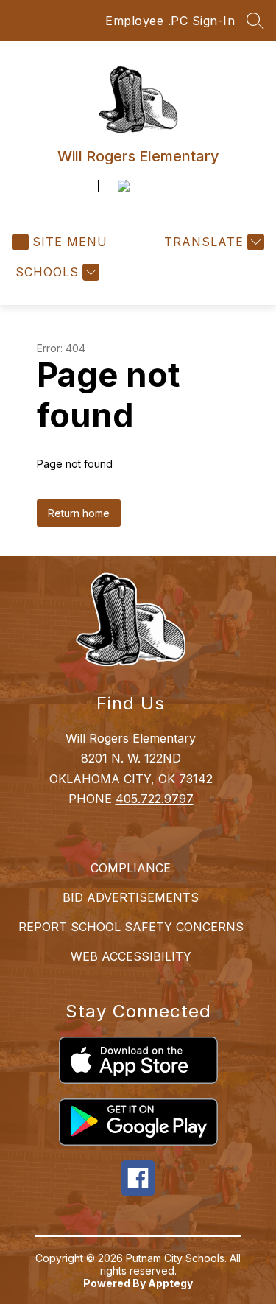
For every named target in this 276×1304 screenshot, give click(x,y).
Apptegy (170, 1283)
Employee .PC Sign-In (170, 20)
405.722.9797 (155, 798)
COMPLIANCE (131, 867)
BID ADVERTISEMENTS (131, 897)
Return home (79, 513)
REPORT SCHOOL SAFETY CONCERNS (131, 926)
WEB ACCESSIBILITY (131, 956)
